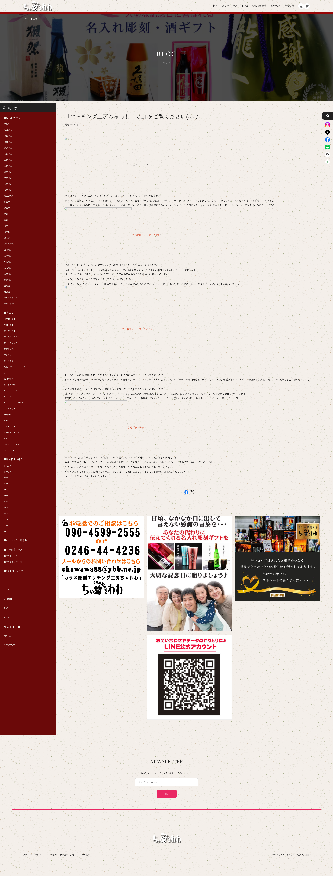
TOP (215, 6)
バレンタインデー (11, 297)
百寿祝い (8, 184)
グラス (7, 420)
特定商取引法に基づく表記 (62, 854)
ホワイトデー (10, 303)
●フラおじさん (11, 556)
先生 (6, 513)
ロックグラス (10, 438)
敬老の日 (8, 237)
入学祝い (8, 255)
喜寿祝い (8, 160)
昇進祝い (8, 279)
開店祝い (8, 291)
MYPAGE (275, 6)
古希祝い (8, 154)
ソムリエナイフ (10, 384)
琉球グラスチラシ (137, 427)
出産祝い (8, 249)
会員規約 (85, 854)
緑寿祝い (8, 148)
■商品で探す (11, 312)
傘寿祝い (8, 166)
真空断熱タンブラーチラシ (146, 234)
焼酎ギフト (9, 324)
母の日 (7, 220)
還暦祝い (8, 142)
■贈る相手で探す (13, 459)
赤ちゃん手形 (10, 408)
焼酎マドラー (10, 378)
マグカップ (9, 354)
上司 (6, 519)
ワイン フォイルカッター (15, 402)
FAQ (235, 6)
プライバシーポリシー (33, 854)
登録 (166, 793)
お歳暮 (7, 231)
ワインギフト (10, 330)
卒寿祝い (8, 178)
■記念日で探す (12, 118)
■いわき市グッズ (13, 549)
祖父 (6, 489)
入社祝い (8, 273)
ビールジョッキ (10, 342)
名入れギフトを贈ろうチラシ (137, 328)
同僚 (6, 507)
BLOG (245, 6)
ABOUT (225, 6)
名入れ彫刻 (9, 450)
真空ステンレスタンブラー (15, 366)
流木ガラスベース (11, 444)
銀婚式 (7, 208)
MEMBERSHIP (259, 6)
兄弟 (6, 477)
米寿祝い (8, 172)
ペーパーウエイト (11, 432)
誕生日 (7, 124)
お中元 (7, 225)
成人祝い (8, 267)
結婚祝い (8, 130)
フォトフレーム (10, 426)
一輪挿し (8, 414)
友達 (6, 501)
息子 (6, 525)
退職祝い (8, 136)
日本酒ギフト (10, 318)
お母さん (8, 471)
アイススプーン (10, 372)
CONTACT (289, 6)
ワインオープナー (11, 390)
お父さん (8, 465)
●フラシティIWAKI (13, 562)
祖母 (6, 495)
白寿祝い (8, 190)
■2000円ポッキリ (13, 570)
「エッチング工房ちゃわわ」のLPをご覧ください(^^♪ (132, 116)
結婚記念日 (9, 196)
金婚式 (7, 202)
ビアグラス (9, 348)
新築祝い (8, 285)
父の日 (7, 214)
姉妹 (6, 483)
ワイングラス (10, 360)
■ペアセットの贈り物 (15, 540)
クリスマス (9, 243)
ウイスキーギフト (12, 336)
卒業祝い (8, 261)
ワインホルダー (10, 396)
